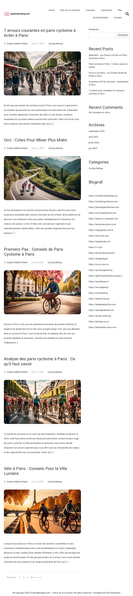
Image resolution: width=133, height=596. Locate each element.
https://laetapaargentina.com (102, 304)
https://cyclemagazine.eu (101, 270)
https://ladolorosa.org (99, 298)
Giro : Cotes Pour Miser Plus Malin (35, 139)
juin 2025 (93, 148)
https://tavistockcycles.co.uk (102, 224)
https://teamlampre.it (99, 281)
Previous (11, 577)
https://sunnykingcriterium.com (103, 201)
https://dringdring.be (98, 258)
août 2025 (93, 137)
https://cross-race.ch (99, 264)
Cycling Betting (55, 43)
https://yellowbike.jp (98, 293)
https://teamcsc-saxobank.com (103, 218)
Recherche (94, 29)
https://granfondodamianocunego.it (105, 276)
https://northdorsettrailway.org (103, 196)
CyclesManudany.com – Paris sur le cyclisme (51, 593)
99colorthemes (113, 593)
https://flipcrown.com (99, 236)
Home (52, 10)
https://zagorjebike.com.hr (101, 230)
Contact (118, 17)
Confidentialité (100, 17)
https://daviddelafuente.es (101, 310)
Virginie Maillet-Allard (17, 43)
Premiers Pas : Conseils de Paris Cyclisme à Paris (33, 252)
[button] (127, 14)
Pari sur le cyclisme (70, 10)
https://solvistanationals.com (102, 213)
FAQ (120, 10)
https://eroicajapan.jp (98, 287)
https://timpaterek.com (99, 241)
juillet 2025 (94, 142)
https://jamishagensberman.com (104, 207)
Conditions (106, 10)
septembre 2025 (96, 131)
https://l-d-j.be (95, 247)
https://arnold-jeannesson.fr (102, 253)
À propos (90, 10)
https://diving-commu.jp (100, 316)
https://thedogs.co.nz (99, 321)
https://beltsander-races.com (102, 327)
